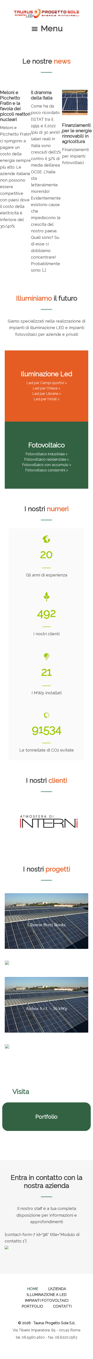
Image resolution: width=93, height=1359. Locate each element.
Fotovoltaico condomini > (46, 470)
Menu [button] (52, 28)
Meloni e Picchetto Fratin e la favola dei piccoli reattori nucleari (15, 106)
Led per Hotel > (46, 399)
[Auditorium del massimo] (7, 965)
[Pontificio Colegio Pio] (7, 1049)
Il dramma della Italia (41, 95)
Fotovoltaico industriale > (46, 454)
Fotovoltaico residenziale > (46, 459)
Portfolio (46, 1116)
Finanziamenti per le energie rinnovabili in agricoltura (77, 133)
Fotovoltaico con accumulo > (46, 465)
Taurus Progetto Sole (46, 13)
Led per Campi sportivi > (46, 383)
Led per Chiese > (46, 388)
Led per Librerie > (46, 393)
